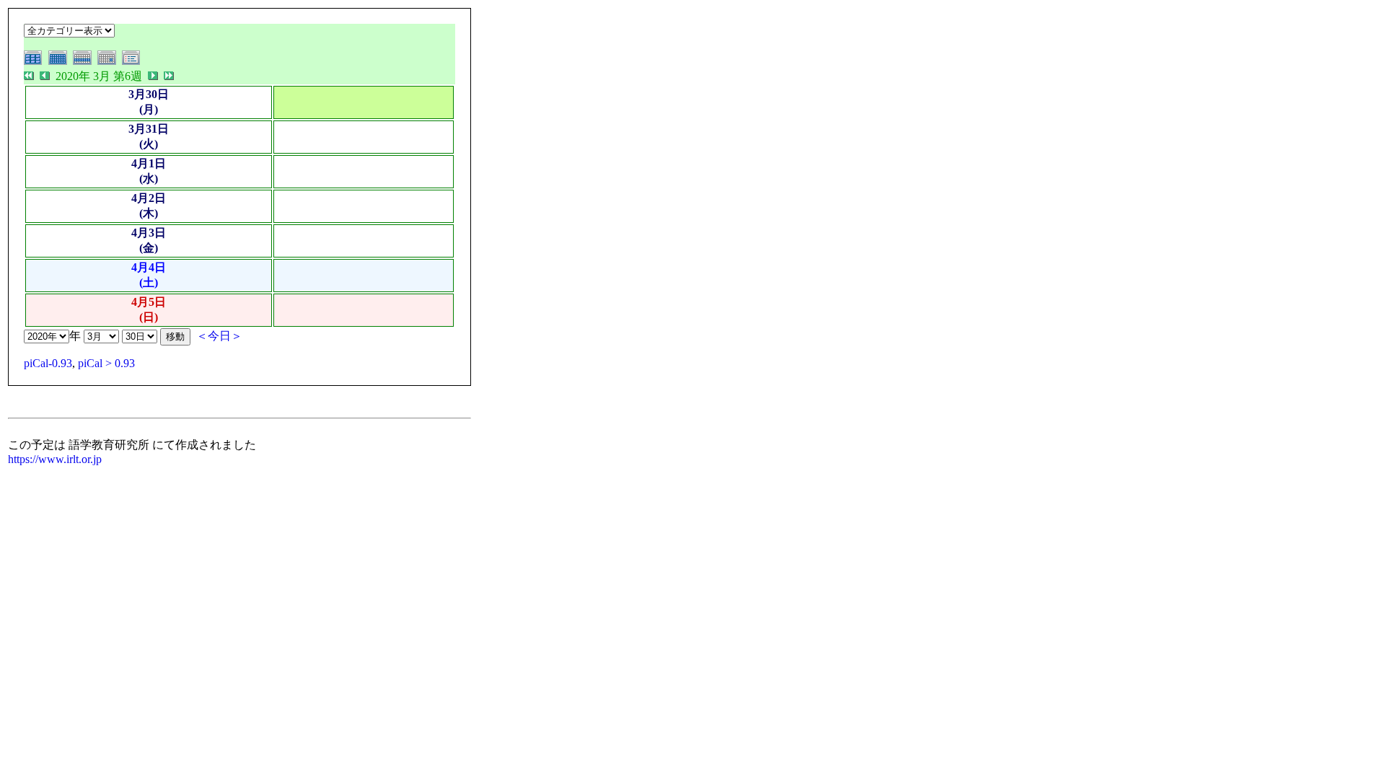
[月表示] (60, 62)
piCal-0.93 (48, 363)
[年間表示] (36, 62)
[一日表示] (109, 62)
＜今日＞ (219, 336)
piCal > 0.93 (106, 363)
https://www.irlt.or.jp (55, 459)
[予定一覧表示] (133, 62)
